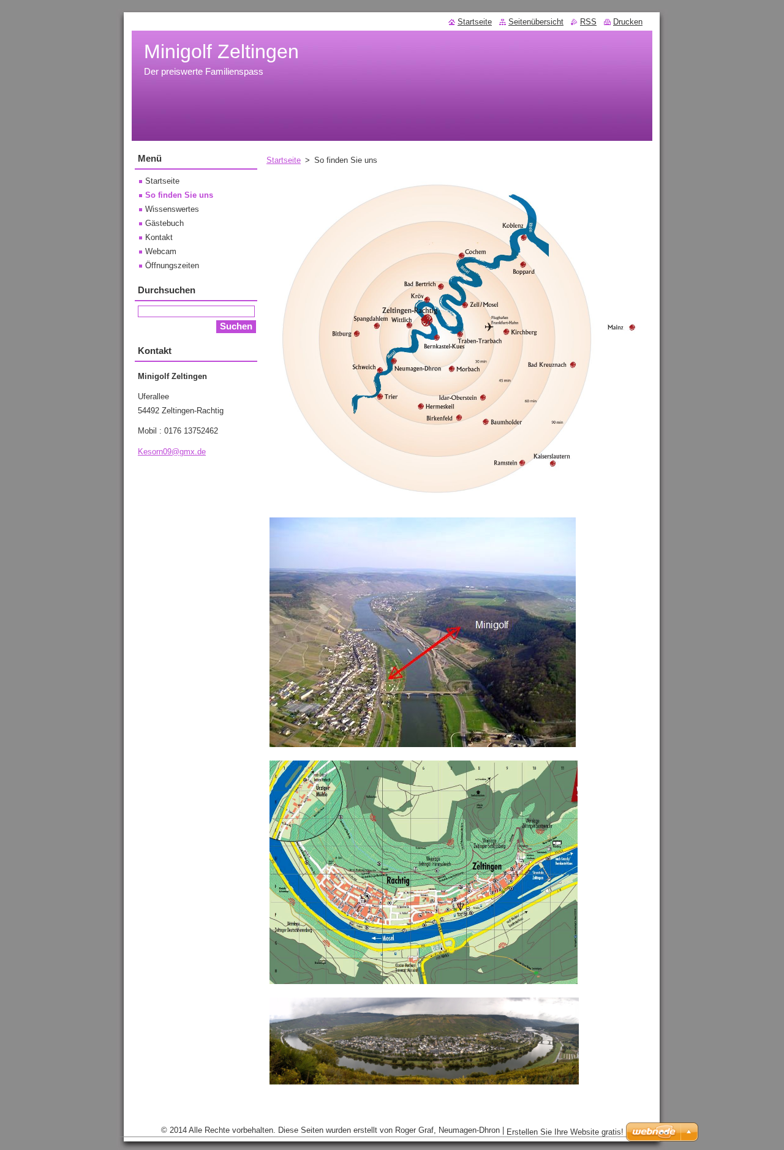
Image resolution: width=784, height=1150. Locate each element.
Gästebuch (164, 223)
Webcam (160, 251)
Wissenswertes (172, 209)
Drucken (628, 21)
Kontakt (159, 237)
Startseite (283, 160)
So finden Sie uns (179, 195)
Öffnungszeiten (172, 265)
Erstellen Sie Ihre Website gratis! (565, 1132)
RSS (588, 21)
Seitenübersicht (536, 21)
